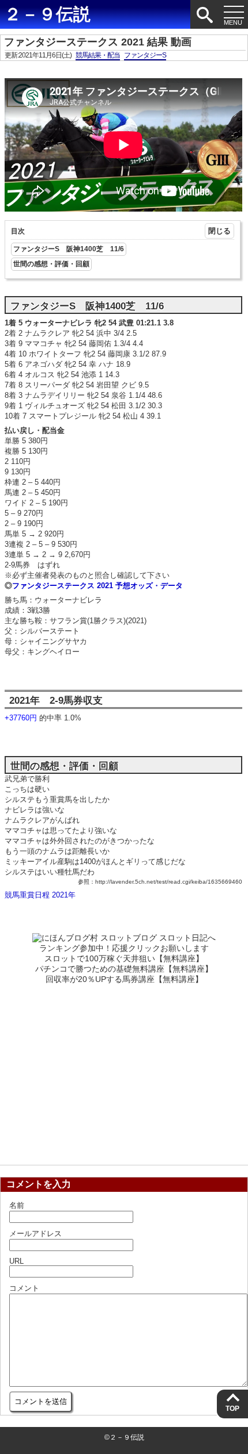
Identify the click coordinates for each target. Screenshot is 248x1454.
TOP (232, 1409)
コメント (24, 1288)
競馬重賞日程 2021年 (40, 895)
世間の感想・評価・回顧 (51, 264)
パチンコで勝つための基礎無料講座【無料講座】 (124, 968)
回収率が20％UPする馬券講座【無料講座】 (124, 979)
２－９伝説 (47, 14)
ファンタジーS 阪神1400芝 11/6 (68, 249)
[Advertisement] (124, 1071)
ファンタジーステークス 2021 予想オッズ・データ (97, 585)
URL (16, 1261)
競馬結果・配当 (98, 55)
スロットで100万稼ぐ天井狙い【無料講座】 (124, 958)
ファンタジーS (145, 55)
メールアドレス (35, 1233)
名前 (16, 1205)
